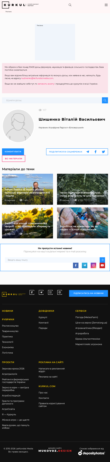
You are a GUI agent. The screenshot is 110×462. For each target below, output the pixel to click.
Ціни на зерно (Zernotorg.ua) (91, 322)
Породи (43, 328)
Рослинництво (10, 326)
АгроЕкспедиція (11, 395)
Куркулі (43, 317)
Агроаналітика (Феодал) (88, 328)
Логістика (7, 352)
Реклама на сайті (48, 376)
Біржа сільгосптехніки (87, 339)
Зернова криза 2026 (13, 368)
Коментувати (13, 151)
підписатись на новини (89, 293)
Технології (7, 342)
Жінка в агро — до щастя (15, 420)
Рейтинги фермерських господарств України (15, 380)
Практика (7, 336)
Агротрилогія (9, 374)
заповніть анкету (46, 84)
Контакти (44, 398)
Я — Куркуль (9, 414)
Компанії (43, 322)
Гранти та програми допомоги (13, 402)
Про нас (43, 392)
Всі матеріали (13, 158)
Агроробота (82, 333)
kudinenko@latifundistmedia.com (37, 78)
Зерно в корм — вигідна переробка (15, 389)
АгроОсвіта (8, 409)
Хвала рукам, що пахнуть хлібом (15, 426)
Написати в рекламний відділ (52, 370)
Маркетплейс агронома (88, 344)
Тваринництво (10, 331)
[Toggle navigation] (106, 5)
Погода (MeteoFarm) (86, 317)
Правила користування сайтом (52, 404)
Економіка (8, 347)
